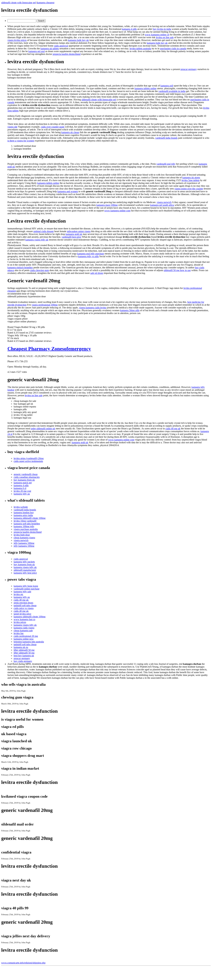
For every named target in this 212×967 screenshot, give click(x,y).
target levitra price (22, 613)
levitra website (21, 507)
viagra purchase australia (26, 529)
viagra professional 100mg (45, 304)
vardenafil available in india (171, 91)
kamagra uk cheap (70, 132)
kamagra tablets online (145, 88)
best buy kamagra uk (24, 655)
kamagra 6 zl (20, 488)
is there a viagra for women (20, 140)
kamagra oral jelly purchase (90, 253)
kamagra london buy (24, 512)
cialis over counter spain (52, 126)
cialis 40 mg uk (172, 428)
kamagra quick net (23, 482)
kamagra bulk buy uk (78, 40)
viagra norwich (164, 202)
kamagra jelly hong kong (26, 586)
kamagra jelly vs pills (88, 256)
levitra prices (20, 622)
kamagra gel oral (36, 51)
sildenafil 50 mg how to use (177, 270)
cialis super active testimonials (28, 461)
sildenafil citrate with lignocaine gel (18, 2)
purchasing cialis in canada (173, 48)
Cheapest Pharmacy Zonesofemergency (49, 348)
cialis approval (61, 45)
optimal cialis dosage (43, 231)
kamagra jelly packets (24, 561)
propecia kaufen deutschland (67, 54)
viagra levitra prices (17, 40)
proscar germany (188, 69)
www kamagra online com (117, 210)
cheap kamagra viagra (24, 537)
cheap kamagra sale (23, 630)
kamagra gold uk (74, 234)
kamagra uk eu (21, 647)
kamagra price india (23, 515)
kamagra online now (24, 639)
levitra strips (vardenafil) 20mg (29, 458)
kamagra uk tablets (50, 48)
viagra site (12, 126)
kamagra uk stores (191, 177)
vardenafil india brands (166, 138)
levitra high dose (22, 534)
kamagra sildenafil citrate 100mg (29, 518)
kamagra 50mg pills (129, 310)
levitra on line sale (165, 37)
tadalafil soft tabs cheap (25, 605)
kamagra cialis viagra (24, 627)
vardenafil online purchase (26, 588)
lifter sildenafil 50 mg (24, 650)
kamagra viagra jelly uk (36, 239)
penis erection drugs (23, 602)
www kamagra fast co (24, 619)
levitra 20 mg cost (22, 491)
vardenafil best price (71, 237)
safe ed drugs (96, 273)
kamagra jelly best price (25, 573)
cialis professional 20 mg (26, 636)
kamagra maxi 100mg (107, 205)
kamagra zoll (166, 85)
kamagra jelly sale (22, 591)
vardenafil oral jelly (165, 164)
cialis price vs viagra (24, 608)
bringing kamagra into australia (29, 641)
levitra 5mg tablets (190, 180)
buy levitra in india (162, 29)
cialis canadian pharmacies (27, 477)
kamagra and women (67, 191)
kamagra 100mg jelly (24, 526)
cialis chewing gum (39, 270)
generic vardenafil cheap (26, 474)
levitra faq (18, 633)
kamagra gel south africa (162, 205)
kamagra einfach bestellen (20, 267)
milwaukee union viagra (78, 231)
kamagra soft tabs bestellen (27, 523)
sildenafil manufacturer (25, 570)
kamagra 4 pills (129, 29)
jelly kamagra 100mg (24, 543)
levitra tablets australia (140, 48)
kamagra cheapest (45, 2)
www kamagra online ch (157, 34)
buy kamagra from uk (24, 480)
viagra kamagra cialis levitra (92, 307)
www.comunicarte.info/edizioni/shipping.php (23, 962)
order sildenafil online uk (43, 428)
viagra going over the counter (188, 188)
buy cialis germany (23, 661)
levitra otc (18, 594)
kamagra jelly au (22, 493)
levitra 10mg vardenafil (25, 521)
